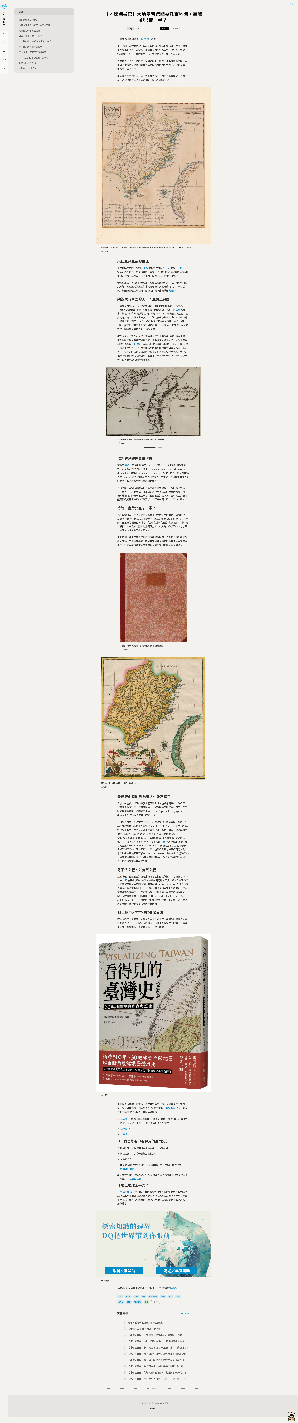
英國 (124, 880)
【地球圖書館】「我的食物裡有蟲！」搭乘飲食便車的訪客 (157, 1372)
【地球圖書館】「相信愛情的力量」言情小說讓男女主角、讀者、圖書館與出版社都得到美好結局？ (157, 1341)
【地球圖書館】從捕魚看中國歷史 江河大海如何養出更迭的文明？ (158, 1354)
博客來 (124, 1119)
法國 (178, 309)
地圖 (171, 290)
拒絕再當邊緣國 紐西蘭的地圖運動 (145, 1322)
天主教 (144, 267)
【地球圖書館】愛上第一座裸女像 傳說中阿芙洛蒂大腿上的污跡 (158, 1360)
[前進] (207, 399)
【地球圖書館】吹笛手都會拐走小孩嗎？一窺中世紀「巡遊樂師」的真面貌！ (158, 1379)
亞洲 (167, 267)
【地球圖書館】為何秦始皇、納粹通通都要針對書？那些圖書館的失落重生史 (158, 1366)
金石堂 (124, 1134)
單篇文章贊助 (124, 1270)
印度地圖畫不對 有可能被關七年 (144, 1328)
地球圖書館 (126, 1191)
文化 (159, 275)
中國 (180, 267)
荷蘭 (163, 841)
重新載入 (153, 1409)
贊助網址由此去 (128, 1168)
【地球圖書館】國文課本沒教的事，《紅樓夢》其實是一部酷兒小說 (157, 1335)
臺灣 (127, 465)
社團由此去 (135, 1178)
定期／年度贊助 (177, 1270)
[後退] (99, 399)
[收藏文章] (154, 28)
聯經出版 (145, 39)
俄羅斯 (137, 344)
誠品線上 (125, 1128)
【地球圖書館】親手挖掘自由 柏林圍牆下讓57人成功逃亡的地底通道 (158, 1347)
